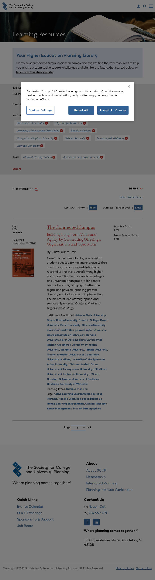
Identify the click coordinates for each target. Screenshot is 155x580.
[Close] (129, 86)
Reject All (81, 110)
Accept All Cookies (112, 110)
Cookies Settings (40, 110)
